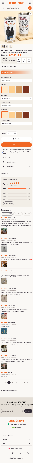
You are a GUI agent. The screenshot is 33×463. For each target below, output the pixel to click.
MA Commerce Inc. (19, 458)
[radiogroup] (16, 89)
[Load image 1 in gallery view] (2, 46)
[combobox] (16, 8)
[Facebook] (5, 453)
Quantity (3, 133)
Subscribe (28, 411)
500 (24, 383)
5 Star (18, 214)
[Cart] (30, 3)
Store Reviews (5, 173)
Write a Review (8, 203)
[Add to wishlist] (30, 13)
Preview (18, 139)
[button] (16, 77)
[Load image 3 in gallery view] (10, 46)
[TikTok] (20, 453)
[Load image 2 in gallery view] (6, 46)
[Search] (30, 8)
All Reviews (7, 214)
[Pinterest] (28, 453)
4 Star (27, 214)
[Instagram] (13, 453)
